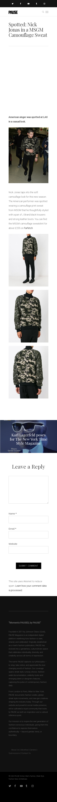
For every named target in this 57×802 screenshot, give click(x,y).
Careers (33, 750)
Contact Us (26, 753)
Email (12, 528)
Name (13, 513)
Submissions (14, 753)
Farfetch (28, 228)
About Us (14, 750)
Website (13, 544)
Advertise (24, 750)
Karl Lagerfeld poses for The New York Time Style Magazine (28, 436)
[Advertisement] (28, 81)
